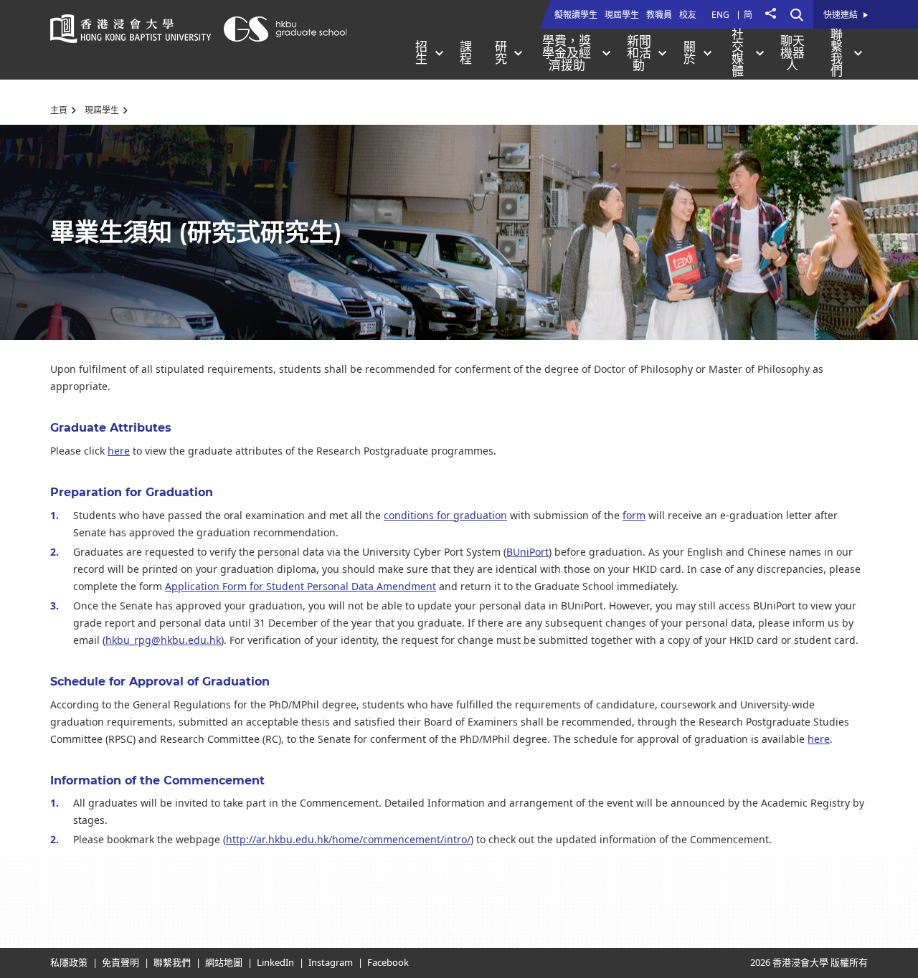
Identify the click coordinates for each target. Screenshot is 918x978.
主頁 (58, 110)
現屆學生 (102, 110)
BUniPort (527, 552)
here (119, 451)
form (634, 515)
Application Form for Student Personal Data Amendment (300, 586)
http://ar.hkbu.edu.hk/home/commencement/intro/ (348, 840)
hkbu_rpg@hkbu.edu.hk (163, 640)
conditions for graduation (445, 515)
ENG (720, 15)
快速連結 (840, 16)
